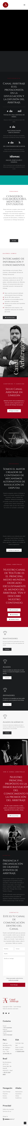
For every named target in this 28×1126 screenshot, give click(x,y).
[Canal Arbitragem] (5, 5)
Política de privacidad (8, 1109)
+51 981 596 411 (7, 1054)
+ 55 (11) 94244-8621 (7, 1035)
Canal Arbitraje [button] (15, 614)
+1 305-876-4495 (19, 1051)
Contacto (5, 1098)
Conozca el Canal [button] (14, 815)
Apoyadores (18, 1094)
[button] (24, 5)
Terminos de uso (7, 1111)
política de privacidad (13, 980)
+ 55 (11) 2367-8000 (7, 1027)
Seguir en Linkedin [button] (15, 410)
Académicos (18, 1098)
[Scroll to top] (25, 1123)
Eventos (5, 1096)
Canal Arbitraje (6, 1092)
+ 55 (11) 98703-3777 (7, 1031)
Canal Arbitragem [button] (14, 609)
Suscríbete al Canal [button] (10, 317)
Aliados (17, 1096)
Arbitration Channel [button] (15, 619)
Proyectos (5, 1094)
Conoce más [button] (7, 649)
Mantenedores (18, 1092)
